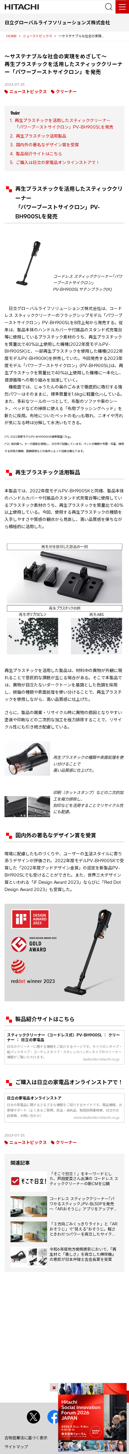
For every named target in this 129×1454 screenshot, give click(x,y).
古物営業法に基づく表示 (25, 1437)
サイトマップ (16, 1446)
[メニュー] (122, 7)
